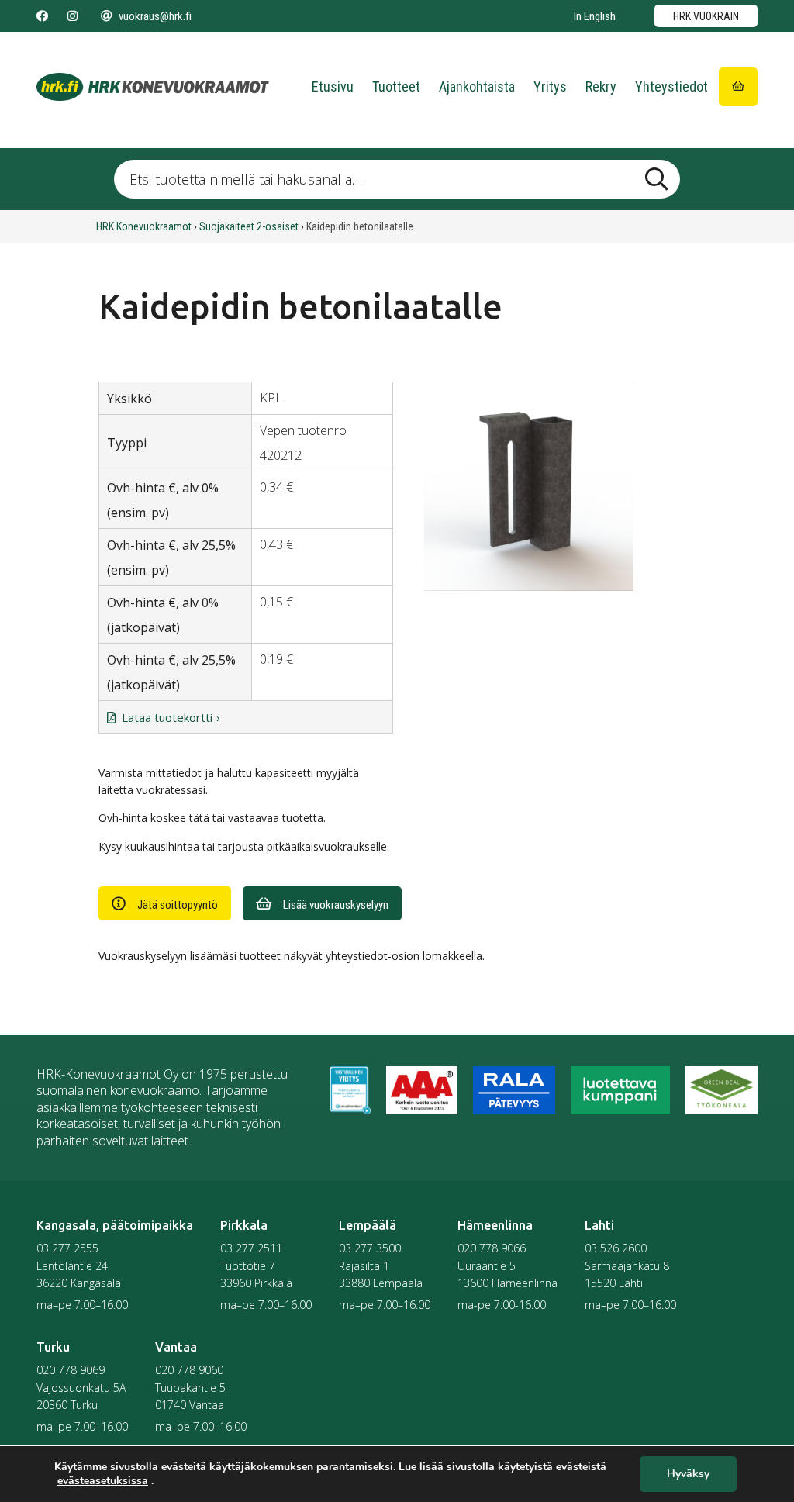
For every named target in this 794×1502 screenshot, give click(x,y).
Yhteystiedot (671, 86)
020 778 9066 (491, 1248)
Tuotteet (396, 86)
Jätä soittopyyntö (177, 905)
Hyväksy (688, 1474)
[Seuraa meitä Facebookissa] (42, 16)
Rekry (600, 86)
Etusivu (333, 86)
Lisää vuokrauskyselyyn (335, 905)
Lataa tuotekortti (167, 717)
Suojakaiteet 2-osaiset (249, 226)
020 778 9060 (189, 1369)
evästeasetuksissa (102, 1481)
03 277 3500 (370, 1248)
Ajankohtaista (477, 86)
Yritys (550, 86)
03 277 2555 (67, 1248)
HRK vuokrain (706, 16)
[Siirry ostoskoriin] (738, 86)
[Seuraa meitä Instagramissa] (72, 16)
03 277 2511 (251, 1248)
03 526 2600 (616, 1248)
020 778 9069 (70, 1369)
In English (595, 16)
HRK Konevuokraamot (144, 226)
